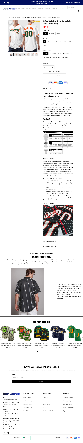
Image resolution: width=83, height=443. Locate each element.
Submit (41, 381)
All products (16, 17)
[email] (73, 2)
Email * (14, 375)
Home (10, 17)
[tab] (37, 351)
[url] (70, 297)
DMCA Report (57, 438)
